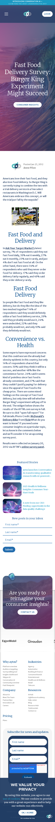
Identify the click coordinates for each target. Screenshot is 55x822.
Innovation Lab (9, 703)
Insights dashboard (10, 675)
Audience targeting (10, 669)
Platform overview (10, 666)
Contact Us (27, 612)
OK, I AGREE (27, 813)
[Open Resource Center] (49, 816)
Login (47, 14)
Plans (5, 720)
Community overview (11, 683)
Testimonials (33, 708)
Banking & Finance (35, 672)
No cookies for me (28, 818)
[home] (27, 14)
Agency (31, 666)
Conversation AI (9, 680)
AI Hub (30, 695)
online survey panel (33, 446)
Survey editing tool (10, 672)
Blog (30, 703)
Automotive (32, 669)
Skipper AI (7, 677)
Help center (32, 700)
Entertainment (33, 677)
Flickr (28, 419)
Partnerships (7, 700)
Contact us (32, 711)
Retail (30, 683)
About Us (6, 695)
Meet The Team (9, 697)
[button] (6, 14)
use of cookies (11, 798)
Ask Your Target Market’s (20, 248)
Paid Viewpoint (8, 685)
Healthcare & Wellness (36, 680)
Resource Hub (33, 705)
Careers (6, 705)
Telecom (31, 685)
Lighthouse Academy (36, 697)
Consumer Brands (35, 675)
